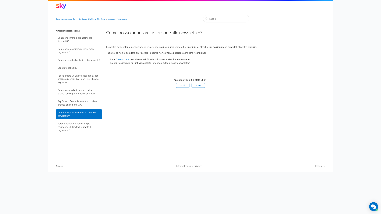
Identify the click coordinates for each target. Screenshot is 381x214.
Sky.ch (59, 166)
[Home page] (61, 8)
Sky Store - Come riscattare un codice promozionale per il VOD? (77, 103)
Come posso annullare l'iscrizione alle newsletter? (77, 114)
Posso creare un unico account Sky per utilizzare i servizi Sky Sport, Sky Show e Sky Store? (78, 79)
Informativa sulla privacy (189, 166)
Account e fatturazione (117, 19)
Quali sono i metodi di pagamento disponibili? (75, 39)
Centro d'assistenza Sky (66, 19)
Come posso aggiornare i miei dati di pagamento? (76, 51)
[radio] (182, 85)
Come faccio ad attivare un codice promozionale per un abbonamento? (76, 92)
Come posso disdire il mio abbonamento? (79, 60)
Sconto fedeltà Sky (67, 67)
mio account (123, 59)
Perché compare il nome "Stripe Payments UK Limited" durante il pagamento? (74, 127)
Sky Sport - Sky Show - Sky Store (92, 19)
